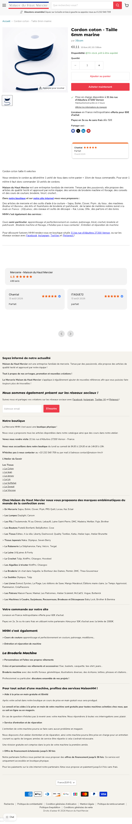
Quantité (75, 58)
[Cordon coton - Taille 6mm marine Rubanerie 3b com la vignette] (7, 100)
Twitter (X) (100, 399)
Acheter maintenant (100, 87)
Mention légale (87, 804)
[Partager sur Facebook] (73, 131)
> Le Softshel (9, 483)
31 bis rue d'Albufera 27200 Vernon (90, 232)
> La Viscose (9, 490)
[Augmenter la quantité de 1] (99, 65)
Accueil (6, 21)
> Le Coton (8, 468)
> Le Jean (7, 472)
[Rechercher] (117, 5)
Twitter (55, 235)
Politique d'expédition (50, 807)
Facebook (31, 235)
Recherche (9, 804)
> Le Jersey (8, 475)
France (64, 782)
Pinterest (68, 235)
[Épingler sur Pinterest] (88, 131)
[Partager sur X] (78, 131)
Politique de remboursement (111, 804)
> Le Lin (6, 479)
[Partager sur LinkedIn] (83, 131)
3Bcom (79, 40)
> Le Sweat (8, 486)
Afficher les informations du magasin (91, 107)
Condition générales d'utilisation (61, 804)
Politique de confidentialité (29, 804)
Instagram (43, 235)
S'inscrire (51, 408)
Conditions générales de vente (78, 807)
